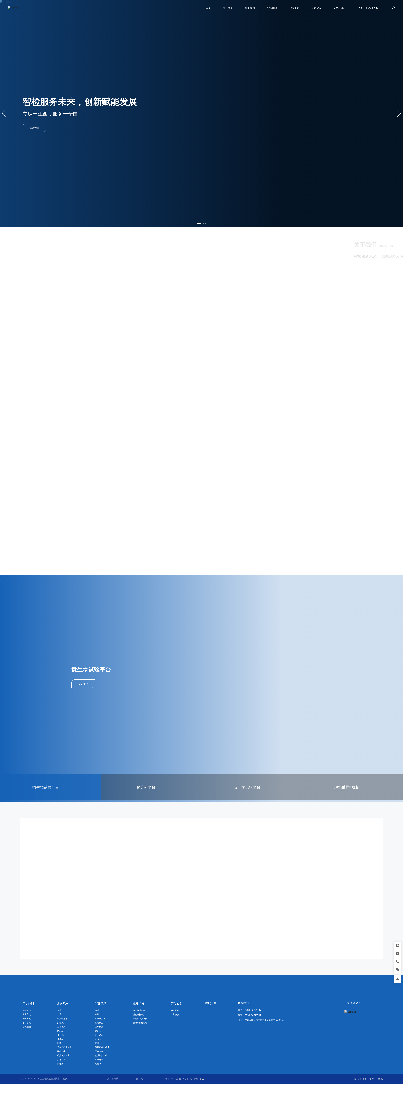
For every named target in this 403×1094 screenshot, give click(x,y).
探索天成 (34, 127)
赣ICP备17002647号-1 (176, 1078)
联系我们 (243, 1003)
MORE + (92, 683)
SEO (202, 1078)
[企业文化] (321, 311)
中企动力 (372, 1078)
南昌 (380, 1078)
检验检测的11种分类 (42, 880)
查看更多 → (232, 331)
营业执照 (194, 1078)
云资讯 (139, 1078)
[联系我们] (362, 311)
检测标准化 (216, 880)
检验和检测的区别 (131, 880)
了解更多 (42, 893)
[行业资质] (240, 311)
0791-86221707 (367, 8)
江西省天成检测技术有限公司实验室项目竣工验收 (337, 880)
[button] (199, 223)
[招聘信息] (280, 311)
